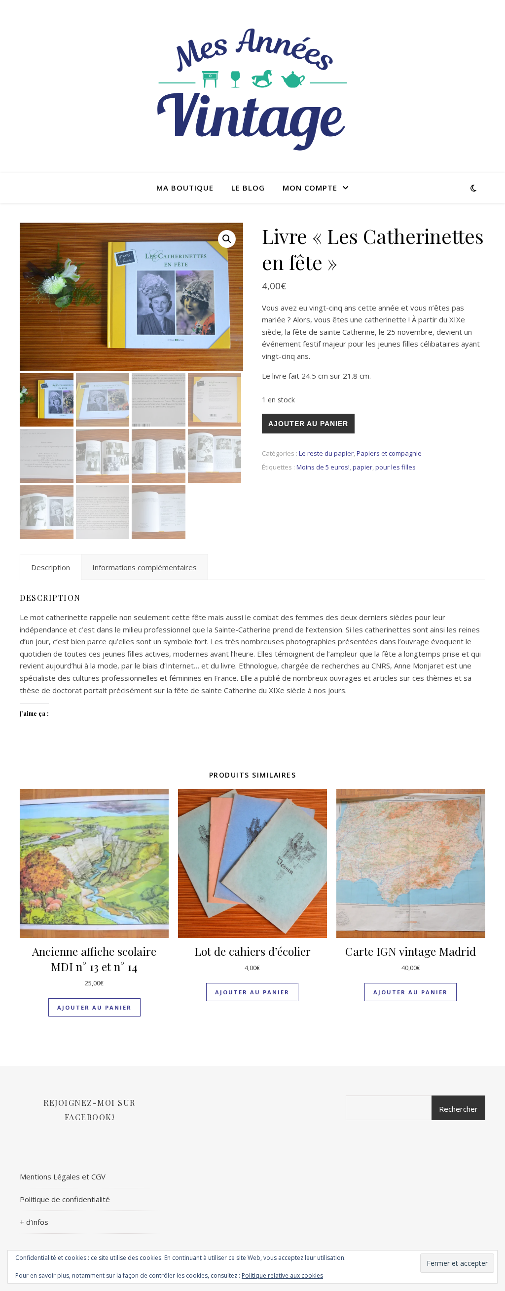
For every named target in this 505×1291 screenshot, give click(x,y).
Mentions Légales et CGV (63, 1176)
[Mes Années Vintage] (252, 86)
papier (362, 467)
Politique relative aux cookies (282, 1275)
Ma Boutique (185, 188)
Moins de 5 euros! (323, 467)
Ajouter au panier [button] (94, 1007)
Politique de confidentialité (65, 1199)
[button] (227, 239)
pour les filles (395, 467)
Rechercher (458, 1109)
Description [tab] (50, 567)
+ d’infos (34, 1222)
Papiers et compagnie (389, 453)
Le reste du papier (326, 453)
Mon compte (310, 188)
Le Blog (248, 188)
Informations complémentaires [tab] (144, 567)
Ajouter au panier (308, 424)
